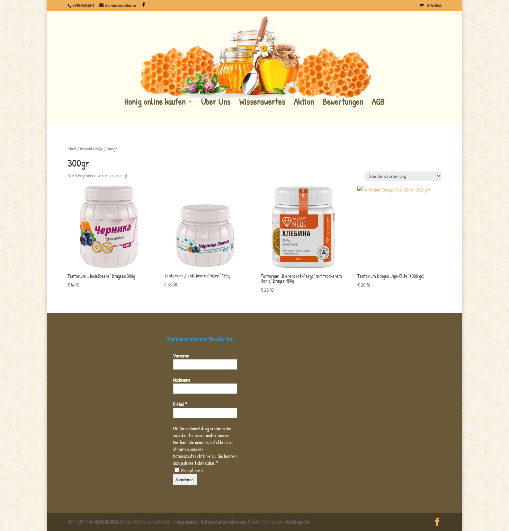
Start (72, 149)
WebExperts (298, 521)
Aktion (304, 102)
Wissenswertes (262, 102)
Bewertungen (343, 102)
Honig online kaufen (155, 102)
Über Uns (216, 102)
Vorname (181, 355)
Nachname (181, 380)
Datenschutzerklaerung (224, 521)
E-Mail (180, 404)
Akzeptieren (191, 470)
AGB (378, 102)
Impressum (186, 521)
